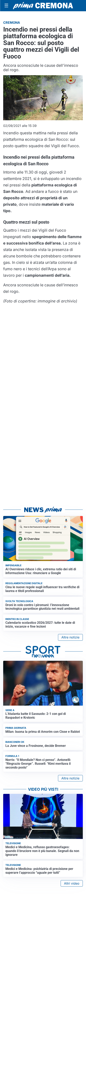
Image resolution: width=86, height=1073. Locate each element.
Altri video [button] (71, 883)
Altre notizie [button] (70, 637)
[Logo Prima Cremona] (43, 5)
